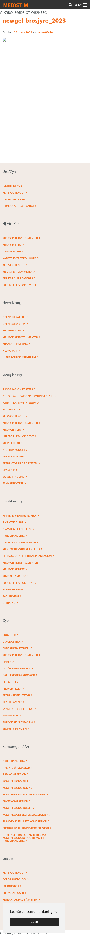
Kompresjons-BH (14, 781)
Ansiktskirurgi (13, 522)
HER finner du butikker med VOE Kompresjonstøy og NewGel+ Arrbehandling (25, 837)
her (56, 912)
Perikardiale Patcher (18, 278)
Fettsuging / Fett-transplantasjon (27, 555)
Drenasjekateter (14, 317)
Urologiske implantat (18, 206)
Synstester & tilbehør (18, 708)
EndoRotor (11, 886)
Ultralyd (9, 602)
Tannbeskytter (13, 483)
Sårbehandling (13, 476)
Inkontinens (11, 185)
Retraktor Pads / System (20, 463)
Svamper (9, 469)
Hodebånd (10, 409)
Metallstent (11, 443)
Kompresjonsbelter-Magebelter (25, 814)
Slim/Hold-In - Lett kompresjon (25, 821)
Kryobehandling (14, 575)
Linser (7, 661)
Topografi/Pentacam (18, 722)
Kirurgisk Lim (12, 330)
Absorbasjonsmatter (18, 389)
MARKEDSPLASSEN (15, 728)
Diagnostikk (11, 641)
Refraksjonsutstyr (16, 695)
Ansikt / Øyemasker (16, 767)
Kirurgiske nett (13, 569)
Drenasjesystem (14, 323)
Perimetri (9, 681)
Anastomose (12, 251)
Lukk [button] (34, 921)
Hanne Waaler (45, 32)
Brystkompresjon (15, 801)
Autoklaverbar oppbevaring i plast (28, 395)
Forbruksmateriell (16, 648)
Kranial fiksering (15, 343)
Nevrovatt (10, 350)
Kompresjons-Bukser (17, 807)
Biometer (9, 634)
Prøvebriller (12, 688)
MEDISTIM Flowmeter (17, 271)
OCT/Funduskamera (17, 668)
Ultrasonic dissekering (19, 357)
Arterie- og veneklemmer (20, 542)
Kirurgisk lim (12, 244)
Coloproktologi (14, 879)
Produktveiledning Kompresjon (26, 828)
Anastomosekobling (17, 528)
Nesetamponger (14, 449)
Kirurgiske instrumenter (20, 238)
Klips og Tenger (13, 192)
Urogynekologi (14, 199)
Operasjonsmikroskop (19, 675)
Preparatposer (13, 456)
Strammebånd (13, 589)
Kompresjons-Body (16, 787)
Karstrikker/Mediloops (19, 258)
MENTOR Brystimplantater (21, 549)
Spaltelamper (12, 702)
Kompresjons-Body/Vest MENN (24, 794)
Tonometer (11, 715)
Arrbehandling (14, 535)
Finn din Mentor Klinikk (19, 515)
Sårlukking (11, 596)
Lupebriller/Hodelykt (18, 285)
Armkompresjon (14, 774)
